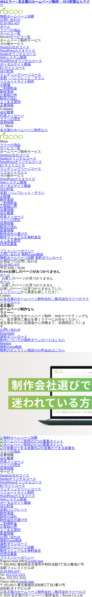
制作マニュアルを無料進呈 (20, 237)
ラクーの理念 (10, 119)
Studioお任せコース (14, 47)
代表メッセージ (12, 115)
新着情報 (7, 230)
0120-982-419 (9, 23)
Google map (35, 561)
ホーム (5, 26)
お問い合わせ (10, 254)
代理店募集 (8, 244)
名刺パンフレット (13, 509)
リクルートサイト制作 (17, 81)
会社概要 (7, 112)
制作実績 (7, 92)
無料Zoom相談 (32, 254)
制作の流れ (8, 98)
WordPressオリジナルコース (21, 61)
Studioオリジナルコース (18, 54)
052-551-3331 (15, 574)
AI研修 (5, 85)
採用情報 (7, 122)
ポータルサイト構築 (15, 64)
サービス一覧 (10, 33)
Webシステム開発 (13, 57)
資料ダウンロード (48, 258)
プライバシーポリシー (17, 251)
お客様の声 (8, 95)
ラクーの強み (10, 30)
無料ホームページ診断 (17, 16)
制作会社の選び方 (13, 234)
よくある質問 (10, 102)
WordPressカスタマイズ (17, 50)
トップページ (10, 292)
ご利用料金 (8, 88)
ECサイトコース (12, 68)
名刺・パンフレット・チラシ (22, 78)
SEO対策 (6, 71)
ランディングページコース (20, 74)
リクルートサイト (13, 172)
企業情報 (7, 105)
